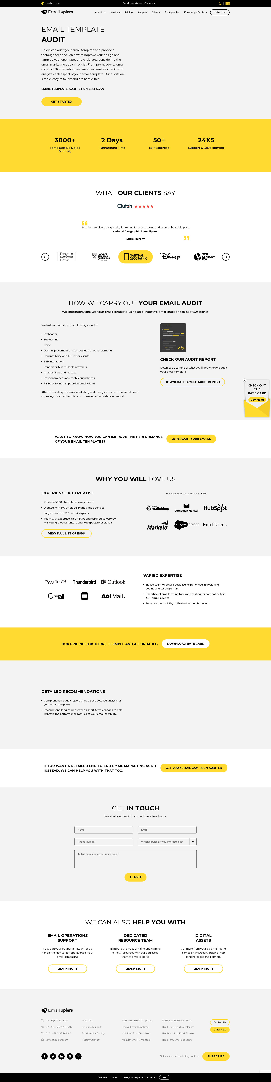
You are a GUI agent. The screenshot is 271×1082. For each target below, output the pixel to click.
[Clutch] (135, 206)
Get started (61, 101)
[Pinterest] (78, 1056)
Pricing (129, 12)
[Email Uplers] (57, 12)
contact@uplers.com (56, 1039)
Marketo (71, 522)
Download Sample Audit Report (193, 382)
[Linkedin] (61, 1056)
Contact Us (220, 1022)
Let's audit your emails (191, 439)
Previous (45, 257)
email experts (80, 513)
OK (164, 1077)
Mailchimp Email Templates (137, 1020)
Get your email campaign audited (194, 768)
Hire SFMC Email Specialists (177, 1039)
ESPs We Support (91, 1027)
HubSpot (89, 522)
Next (226, 257)
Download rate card (185, 643)
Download (257, 399)
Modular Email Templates (136, 1039)
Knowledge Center (194, 12)
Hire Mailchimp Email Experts (178, 1033)
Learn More (67, 968)
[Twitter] (53, 1056)
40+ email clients (157, 598)
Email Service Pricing (93, 1033)
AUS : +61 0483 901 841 (58, 1033)
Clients (156, 12)
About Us (100, 12)
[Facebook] (44, 1056)
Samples (142, 12)
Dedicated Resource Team (176, 1020)
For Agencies (172, 12)
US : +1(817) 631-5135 (56, 1020)
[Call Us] (220, 3)
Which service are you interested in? (162, 841)
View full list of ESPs (66, 533)
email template (116, 312)
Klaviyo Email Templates (135, 1027)
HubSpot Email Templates (136, 1033)
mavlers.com (52, 3)
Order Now (220, 12)
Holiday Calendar (91, 1039)
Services (115, 12)
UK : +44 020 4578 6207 (58, 1027)
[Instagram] (70, 1056)
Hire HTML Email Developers (178, 1027)
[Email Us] (228, 3)
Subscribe (215, 1056)
